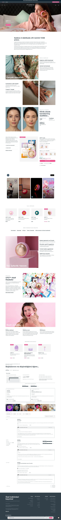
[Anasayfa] (30, 5)
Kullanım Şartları (53, 506)
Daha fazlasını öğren (10, 292)
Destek (47, 499)
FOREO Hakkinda (52, 498)
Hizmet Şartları (14, 509)
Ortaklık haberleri (52, 501)
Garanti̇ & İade (31, 502)
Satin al (51, 517)
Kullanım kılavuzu (9, 150)
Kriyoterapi (19, 230)
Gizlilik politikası (9, 509)
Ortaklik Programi (52, 499)
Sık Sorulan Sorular (30, 504)
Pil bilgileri (31, 505)
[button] (58, 518)
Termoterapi (13, 230)
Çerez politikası (53, 511)
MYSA (54, 502)
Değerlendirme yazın (16, 370)
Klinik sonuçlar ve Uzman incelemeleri (42, 230)
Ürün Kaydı (46, 498)
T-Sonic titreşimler (30, 230)
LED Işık (24, 230)
